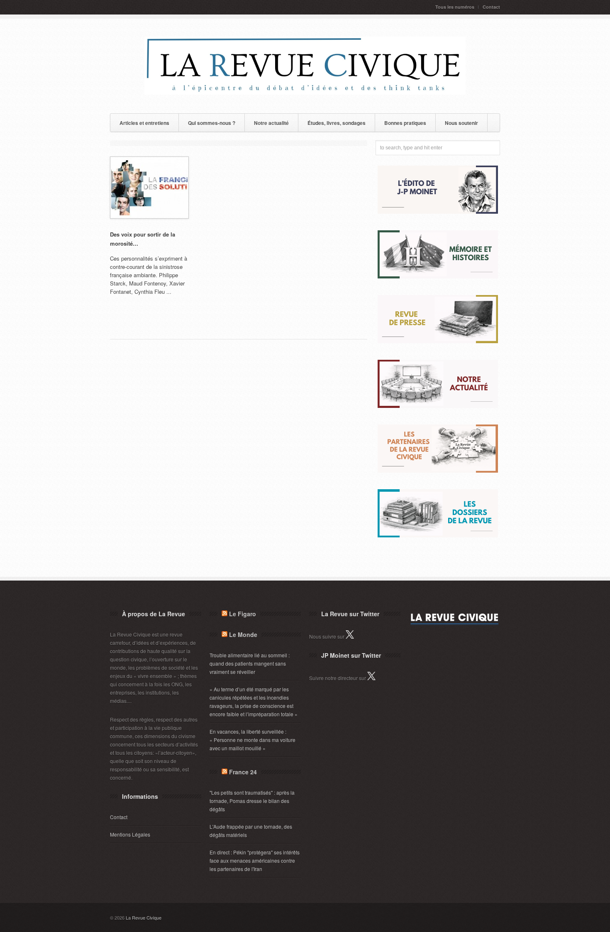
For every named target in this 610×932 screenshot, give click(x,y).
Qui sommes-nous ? (211, 123)
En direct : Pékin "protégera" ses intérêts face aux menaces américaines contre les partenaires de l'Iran (255, 860)
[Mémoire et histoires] (438, 276)
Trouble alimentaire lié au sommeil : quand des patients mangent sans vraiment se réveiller (250, 663)
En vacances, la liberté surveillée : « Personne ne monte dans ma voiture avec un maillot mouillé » (252, 739)
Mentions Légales (130, 834)
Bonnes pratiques (405, 123)
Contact (491, 7)
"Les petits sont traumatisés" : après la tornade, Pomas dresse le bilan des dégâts (252, 800)
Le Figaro (242, 614)
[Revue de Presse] (438, 340)
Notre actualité (271, 123)
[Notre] (438, 405)
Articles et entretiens (144, 123)
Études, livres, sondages (336, 123)
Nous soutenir (461, 123)
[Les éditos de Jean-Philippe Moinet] (438, 211)
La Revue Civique (143, 917)
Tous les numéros (454, 7)
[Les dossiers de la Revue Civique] (438, 535)
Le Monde (243, 634)
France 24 (243, 772)
